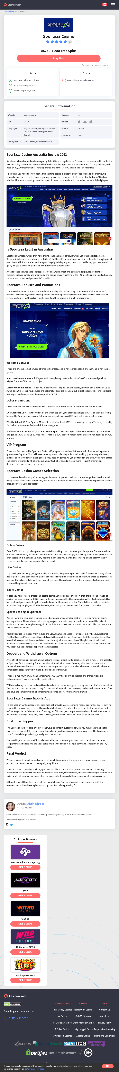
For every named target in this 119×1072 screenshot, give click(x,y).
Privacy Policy (104, 1023)
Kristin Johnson (35, 804)
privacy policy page (36, 1069)
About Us (104, 1016)
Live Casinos (62, 1016)
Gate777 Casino (83, 1016)
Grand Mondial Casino (83, 1023)
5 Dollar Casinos (62, 1029)
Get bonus (25, 867)
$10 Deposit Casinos (62, 1036)
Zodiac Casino (83, 1036)
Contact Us (104, 1010)
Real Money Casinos (62, 1010)
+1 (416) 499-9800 (18, 1018)
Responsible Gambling (104, 1029)
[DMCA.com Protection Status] (12, 1004)
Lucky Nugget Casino (83, 1029)
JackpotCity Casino (83, 1010)
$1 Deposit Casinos (62, 1023)
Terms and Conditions (104, 1036)
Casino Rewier (9, 11)
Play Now (59, 58)
